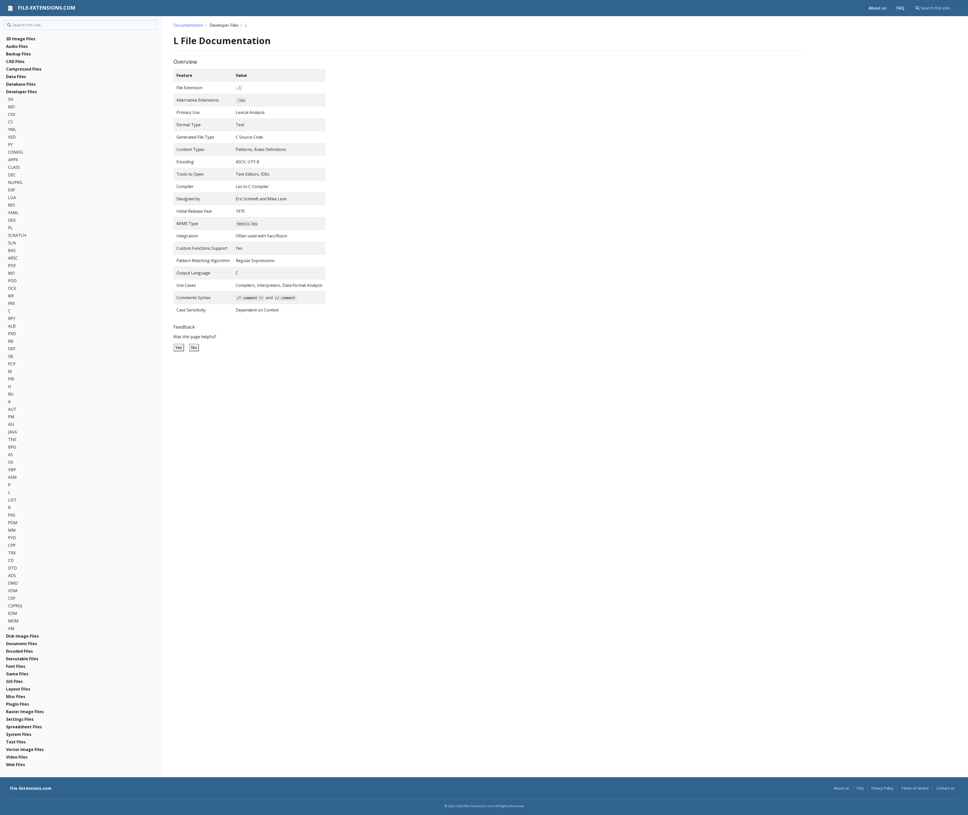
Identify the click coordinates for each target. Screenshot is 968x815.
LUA (12, 197)
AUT (12, 409)
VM (11, 628)
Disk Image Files (22, 636)
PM (11, 417)
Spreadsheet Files (24, 727)
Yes (178, 347)
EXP (11, 190)
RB (10, 341)
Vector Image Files (25, 749)
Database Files (21, 84)
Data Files (16, 76)
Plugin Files (17, 704)
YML (12, 129)
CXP (11, 598)
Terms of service (915, 788)
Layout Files (18, 689)
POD (12, 281)
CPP (12, 545)
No (194, 347)
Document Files (21, 643)
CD (11, 560)
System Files (18, 734)
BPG (12, 447)
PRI (11, 379)
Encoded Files (19, 651)
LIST (12, 500)
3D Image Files (20, 39)
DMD (13, 583)
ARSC (13, 258)
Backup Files (18, 54)
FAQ (860, 788)
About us (841, 788)
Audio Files (17, 46)
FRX (11, 303)
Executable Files (22, 659)
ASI (11, 424)
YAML (13, 212)
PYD (12, 538)
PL (10, 228)
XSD (12, 137)
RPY (11, 318)
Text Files (16, 742)
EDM (12, 613)
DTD (12, 568)
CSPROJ (15, 606)
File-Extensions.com (30, 788)
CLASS (14, 167)
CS (10, 122)
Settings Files (20, 719)
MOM (13, 621)
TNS (12, 439)
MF (11, 296)
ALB (12, 326)
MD (11, 107)
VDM (12, 590)
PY (10, 144)
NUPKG (15, 182)
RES (11, 205)
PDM (12, 522)
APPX (13, 160)
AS (10, 454)
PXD (12, 333)
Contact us (945, 788)
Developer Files (21, 92)
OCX (12, 288)
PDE (12, 265)
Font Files (15, 666)
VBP (12, 470)
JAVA (12, 432)
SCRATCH (17, 235)
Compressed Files (23, 69)
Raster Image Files (25, 711)
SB (10, 356)
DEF (11, 349)
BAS (12, 250)
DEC (12, 175)
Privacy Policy (882, 788)
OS (10, 462)
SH (10, 99)
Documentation (188, 25)
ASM (12, 477)
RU (11, 394)
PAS (11, 515)
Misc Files (15, 696)
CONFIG (15, 152)
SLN (12, 243)
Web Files (15, 764)
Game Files (17, 674)
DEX (12, 220)
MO (11, 273)
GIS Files (14, 681)
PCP (12, 364)
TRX (12, 553)
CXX (11, 114)
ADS (12, 575)
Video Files (16, 757)
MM (12, 530)
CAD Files (15, 61)
